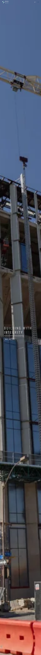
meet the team (10, 339)
